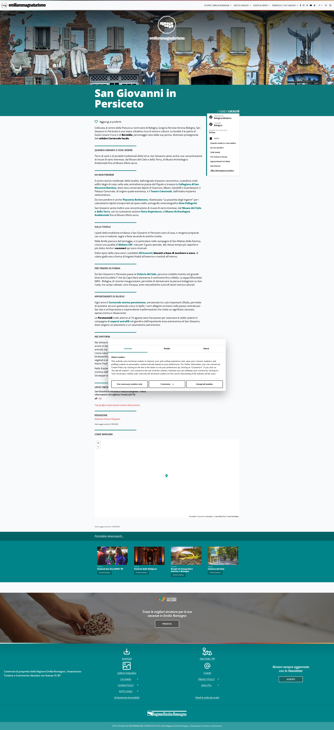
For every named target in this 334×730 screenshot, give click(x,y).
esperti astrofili (119, 321)
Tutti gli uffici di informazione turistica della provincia (117, 405)
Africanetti (146, 253)
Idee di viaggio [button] (241, 5)
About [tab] (206, 348)
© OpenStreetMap (232, 516)
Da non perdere (216, 147)
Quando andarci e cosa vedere (223, 143)
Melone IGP (125, 244)
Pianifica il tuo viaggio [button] (284, 5)
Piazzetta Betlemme (135, 199)
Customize (165, 384)
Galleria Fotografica (126, 673)
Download (127, 658)
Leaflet (193, 516)
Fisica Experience (151, 211)
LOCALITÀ (233, 111)
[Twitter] (307, 5)
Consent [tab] (128, 348)
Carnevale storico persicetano (127, 302)
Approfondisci (104, 573)
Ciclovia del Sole (146, 274)
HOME (222, 111)
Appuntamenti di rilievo (220, 161)
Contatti (207, 673)
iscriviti (291, 679)
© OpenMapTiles (220, 516)
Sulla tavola (215, 152)
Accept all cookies (204, 384)
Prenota (167, 623)
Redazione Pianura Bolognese (107, 419)
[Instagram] (304, 5)
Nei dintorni (215, 166)
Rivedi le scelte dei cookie (207, 697)
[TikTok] (314, 5)
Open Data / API (207, 658)
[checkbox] (108, 121)
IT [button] (320, 5)
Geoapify (209, 516)
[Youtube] (311, 5)
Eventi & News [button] (260, 5)
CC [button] (329, 79)
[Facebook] (301, 5)
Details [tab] (167, 348)
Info (100, 398)
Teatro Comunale (161, 191)
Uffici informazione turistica (222, 170)
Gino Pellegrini (188, 203)
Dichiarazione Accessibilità (126, 697)
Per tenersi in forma (218, 157)
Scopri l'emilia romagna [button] (217, 5)
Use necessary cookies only (129, 384)
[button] (325, 5)
